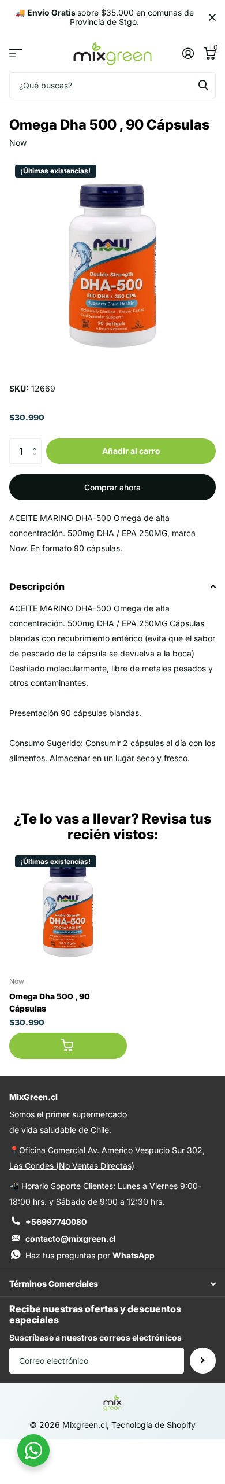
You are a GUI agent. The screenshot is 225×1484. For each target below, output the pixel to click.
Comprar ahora (112, 487)
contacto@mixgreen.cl (70, 1238)
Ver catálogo (15, 53)
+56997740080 (56, 1222)
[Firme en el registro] (188, 53)
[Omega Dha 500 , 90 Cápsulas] (68, 909)
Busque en (203, 85)
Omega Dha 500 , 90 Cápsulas (49, 1002)
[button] (37, 442)
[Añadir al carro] (68, 1046)
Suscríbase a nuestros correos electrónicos (95, 1337)
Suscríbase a (203, 1361)
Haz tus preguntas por (90, 1255)
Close (212, 17)
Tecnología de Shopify (153, 1425)
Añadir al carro (131, 451)
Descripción (37, 586)
